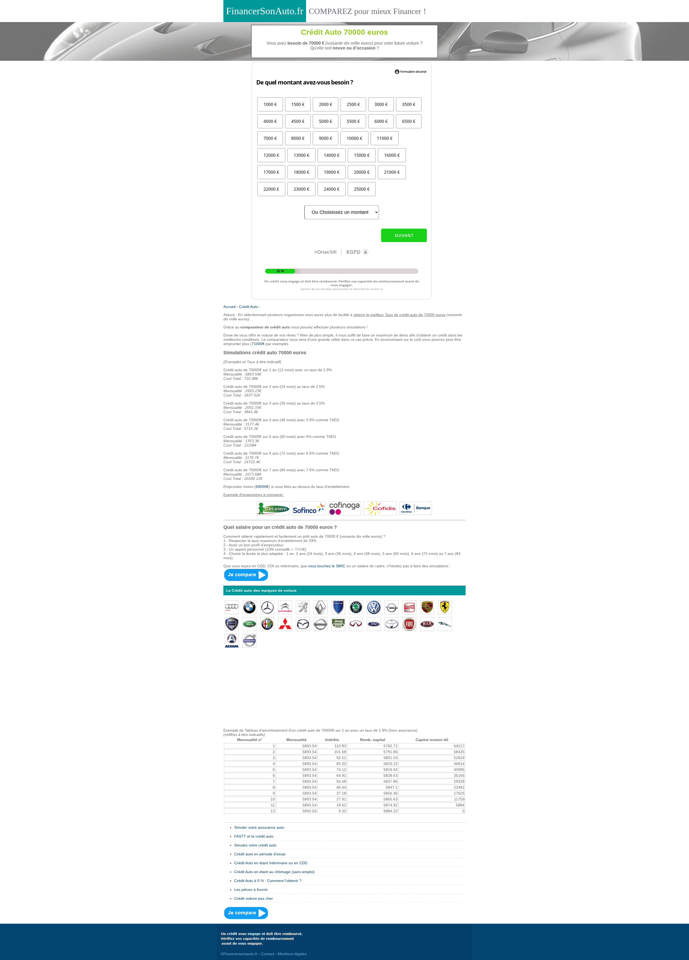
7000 (298, 549)
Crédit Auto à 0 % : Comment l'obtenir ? (267, 880)
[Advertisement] (344, 690)
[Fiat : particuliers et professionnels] (409, 623)
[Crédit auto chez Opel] (391, 607)
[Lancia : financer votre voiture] (231, 623)
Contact (267, 954)
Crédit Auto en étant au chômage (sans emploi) (274, 872)
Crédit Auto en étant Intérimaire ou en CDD (270, 863)
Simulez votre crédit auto (255, 845)
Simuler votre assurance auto (259, 827)
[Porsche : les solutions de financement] (427, 607)
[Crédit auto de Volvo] (249, 640)
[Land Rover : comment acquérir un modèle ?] (249, 623)
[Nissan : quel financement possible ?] (320, 623)
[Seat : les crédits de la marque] (409, 607)
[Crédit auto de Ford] (373, 623)
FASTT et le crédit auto (253, 836)
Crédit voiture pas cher (253, 898)
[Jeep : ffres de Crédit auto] (338, 623)
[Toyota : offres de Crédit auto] (391, 623)
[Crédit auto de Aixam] (231, 640)
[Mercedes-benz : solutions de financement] (267, 607)
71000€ (258, 344)
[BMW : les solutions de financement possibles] (249, 607)
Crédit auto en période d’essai (259, 854)
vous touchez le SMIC (326, 566)
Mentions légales (292, 954)
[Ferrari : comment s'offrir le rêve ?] (445, 607)
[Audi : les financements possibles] (231, 607)
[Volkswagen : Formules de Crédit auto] (373, 607)
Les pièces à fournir (251, 889)
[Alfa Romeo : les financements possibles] (267, 623)
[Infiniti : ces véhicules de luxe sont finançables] (356, 623)
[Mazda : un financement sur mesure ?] (302, 623)
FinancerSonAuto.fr (264, 11)
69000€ (262, 486)
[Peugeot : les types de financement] (302, 607)
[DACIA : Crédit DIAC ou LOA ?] (338, 607)
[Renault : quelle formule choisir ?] (320, 607)
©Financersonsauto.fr (239, 954)
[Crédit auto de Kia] (427, 623)
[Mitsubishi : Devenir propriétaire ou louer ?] (285, 623)
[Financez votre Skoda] (356, 607)
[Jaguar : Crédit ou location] (445, 623)
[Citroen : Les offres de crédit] (285, 607)
